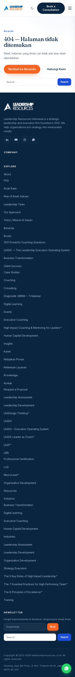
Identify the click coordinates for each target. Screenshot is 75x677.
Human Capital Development (21, 335)
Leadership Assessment (18, 397)
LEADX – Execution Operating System (26, 429)
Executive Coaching (16, 319)
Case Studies (12, 272)
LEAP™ (7, 444)
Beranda (8, 31)
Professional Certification (19, 459)
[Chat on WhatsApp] (66, 668)
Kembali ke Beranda (22, 69)
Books (7, 235)
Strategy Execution (15, 568)
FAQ (6, 180)
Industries (9, 536)
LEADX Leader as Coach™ (19, 436)
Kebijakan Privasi (14, 359)
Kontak (8, 383)
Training (8, 599)
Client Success (12, 266)
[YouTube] (16, 139)
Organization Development (20, 482)
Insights (8, 343)
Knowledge (11, 375)
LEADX (8, 421)
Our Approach (12, 212)
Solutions (9, 498)
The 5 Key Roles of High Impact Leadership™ (31, 576)
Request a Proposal (15, 389)
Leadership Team (14, 204)
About (7, 174)
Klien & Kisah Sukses (16, 196)
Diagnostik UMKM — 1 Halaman (22, 296)
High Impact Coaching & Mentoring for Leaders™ (33, 327)
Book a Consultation (51, 8)
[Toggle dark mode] (32, 8)
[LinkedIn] (7, 139)
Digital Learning (13, 304)
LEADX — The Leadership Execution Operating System (37, 250)
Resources (10, 490)
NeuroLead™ (11, 474)
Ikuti (53, 626)
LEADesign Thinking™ (16, 413)
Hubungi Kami (56, 69)
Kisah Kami (10, 188)
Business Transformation (18, 258)
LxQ (6, 467)
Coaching (9, 280)
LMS (6, 452)
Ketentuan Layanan (15, 367)
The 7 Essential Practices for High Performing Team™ (36, 584)
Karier (7, 351)
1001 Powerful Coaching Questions (24, 242)
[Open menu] (70, 8)
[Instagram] (24, 139)
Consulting (10, 288)
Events (8, 311)
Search (64, 81)
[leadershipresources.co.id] (13, 8)
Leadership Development (19, 405)
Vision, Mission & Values (18, 220)
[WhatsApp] (33, 139)
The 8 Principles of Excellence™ (23, 592)
